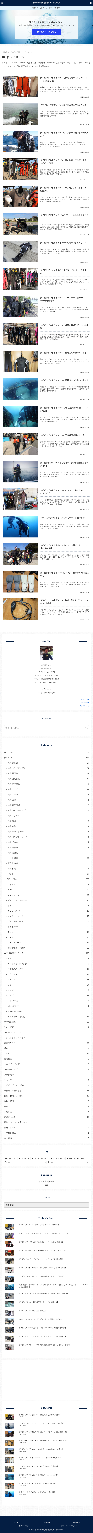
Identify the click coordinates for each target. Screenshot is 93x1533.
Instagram (84, 699)
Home (16, 1522)
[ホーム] (4, 52)
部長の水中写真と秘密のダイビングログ (46, 3)
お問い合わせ (23, 1526)
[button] (86, 727)
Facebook (84, 703)
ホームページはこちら (46, 32)
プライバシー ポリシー (69, 1526)
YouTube (84, 706)
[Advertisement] (46, 1378)
